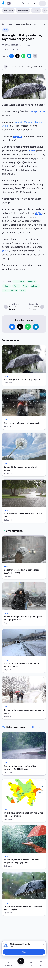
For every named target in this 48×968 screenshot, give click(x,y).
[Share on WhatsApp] (23, 56)
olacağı (31, 150)
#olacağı (31, 281)
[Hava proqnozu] (29, 3)
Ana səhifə (8, 10)
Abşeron (17, 136)
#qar (22, 290)
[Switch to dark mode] (35, 3)
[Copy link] (35, 56)
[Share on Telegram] (29, 56)
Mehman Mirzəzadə (13, 49)
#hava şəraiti (19, 281)
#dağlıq (6, 286)
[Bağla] (43, 944)
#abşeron (35, 286)
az (41, 3)
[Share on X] (17, 56)
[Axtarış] (23, 3)
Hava (10, 24)
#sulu (25, 286)
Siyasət (36, 10)
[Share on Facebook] (11, 56)
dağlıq (38, 213)
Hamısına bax (38, 727)
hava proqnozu (38, 111)
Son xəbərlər (23, 10)
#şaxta (16, 286)
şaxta (5, 250)
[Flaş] (20, 961)
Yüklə (24, 952)
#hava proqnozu (10, 290)
